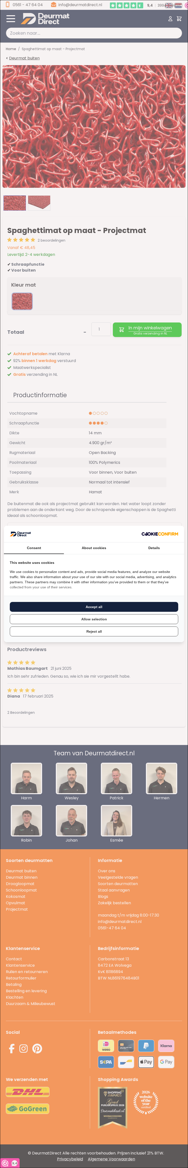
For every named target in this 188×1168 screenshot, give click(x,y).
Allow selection (94, 619)
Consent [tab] (34, 548)
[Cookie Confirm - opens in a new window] (159, 534)
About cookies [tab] (94, 548)
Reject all (94, 631)
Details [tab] (154, 548)
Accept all (94, 607)
